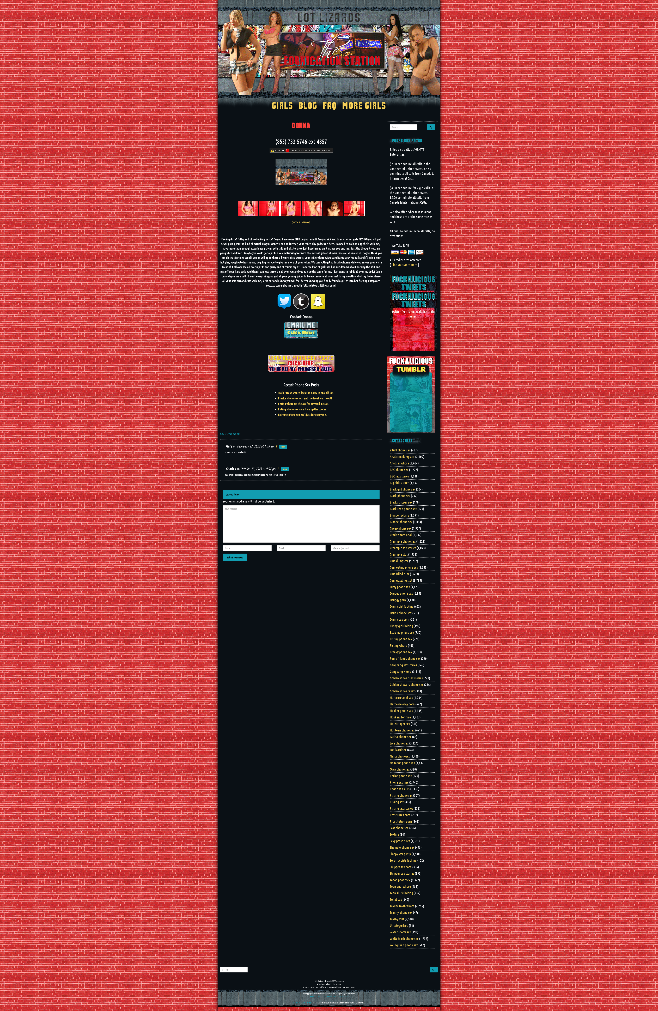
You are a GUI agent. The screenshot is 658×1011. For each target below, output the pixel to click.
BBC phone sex (399, 470)
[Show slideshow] (301, 222)
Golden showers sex (402, 691)
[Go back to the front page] (329, 52)
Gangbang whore (400, 671)
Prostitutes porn (400, 815)
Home (312, 996)
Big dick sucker (399, 483)
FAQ (330, 106)
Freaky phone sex (401, 652)
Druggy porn (398, 600)
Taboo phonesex (400, 880)
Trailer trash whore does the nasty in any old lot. (305, 393)
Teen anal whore (400, 886)
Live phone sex (399, 743)
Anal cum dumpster (402, 457)
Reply (283, 446)
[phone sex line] (248, 208)
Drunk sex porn (400, 619)
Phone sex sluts (400, 789)
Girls (282, 106)
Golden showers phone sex (406, 684)
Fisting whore (398, 645)
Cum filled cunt (399, 574)
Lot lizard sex (398, 750)
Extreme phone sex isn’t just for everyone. (302, 414)
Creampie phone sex (403, 541)
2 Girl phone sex (400, 450)
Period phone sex (401, 776)
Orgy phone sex (400, 769)
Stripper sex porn (401, 867)
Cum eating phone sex (404, 567)
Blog (308, 106)
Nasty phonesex (400, 756)
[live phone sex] (269, 208)
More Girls (364, 106)
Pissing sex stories (401, 808)
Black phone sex (400, 496)
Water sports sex (400, 932)
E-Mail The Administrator (302, 1002)
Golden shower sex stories (406, 678)
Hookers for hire (400, 717)
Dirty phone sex (400, 587)
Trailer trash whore (402, 906)
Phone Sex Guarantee (335, 996)
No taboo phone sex (402, 763)
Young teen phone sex (404, 945)
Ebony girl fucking (401, 626)
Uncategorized (399, 925)
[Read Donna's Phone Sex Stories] (301, 362)
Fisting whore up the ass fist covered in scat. (303, 403)
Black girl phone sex (402, 489)
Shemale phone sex (402, 847)
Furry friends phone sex (405, 658)
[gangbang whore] (290, 208)
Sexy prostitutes (400, 841)
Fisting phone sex (401, 639)
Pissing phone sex (401, 795)
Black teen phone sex (403, 509)
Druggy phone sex (401, 593)
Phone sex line (399, 782)
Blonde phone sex (401, 522)
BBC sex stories (399, 476)
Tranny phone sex (401, 912)
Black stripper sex (401, 502)
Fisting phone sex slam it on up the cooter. (302, 409)
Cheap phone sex (400, 528)
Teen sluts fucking (401, 893)
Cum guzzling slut (401, 580)
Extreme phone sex (402, 632)
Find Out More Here (404, 265)
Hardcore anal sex (401, 697)
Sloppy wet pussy (400, 854)
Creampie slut (398, 554)
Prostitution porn (401, 821)
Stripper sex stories (402, 873)
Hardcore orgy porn (402, 704)
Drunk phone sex (401, 613)
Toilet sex (396, 899)
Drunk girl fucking (401, 606)
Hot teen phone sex (402, 730)
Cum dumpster (399, 561)
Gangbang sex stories (403, 665)
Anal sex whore (399, 463)
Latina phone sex (400, 737)
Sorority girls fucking (403, 860)
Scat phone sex (399, 828)
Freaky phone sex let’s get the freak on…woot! (305, 398)
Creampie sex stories (403, 548)
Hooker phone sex (401, 711)
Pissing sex (397, 802)
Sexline (394, 834)
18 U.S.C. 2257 (321, 996)
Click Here (301, 332)
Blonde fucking (399, 515)
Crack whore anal (401, 535)
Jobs (346, 996)
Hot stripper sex (400, 724)
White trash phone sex (404, 938)
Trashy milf (397, 919)
